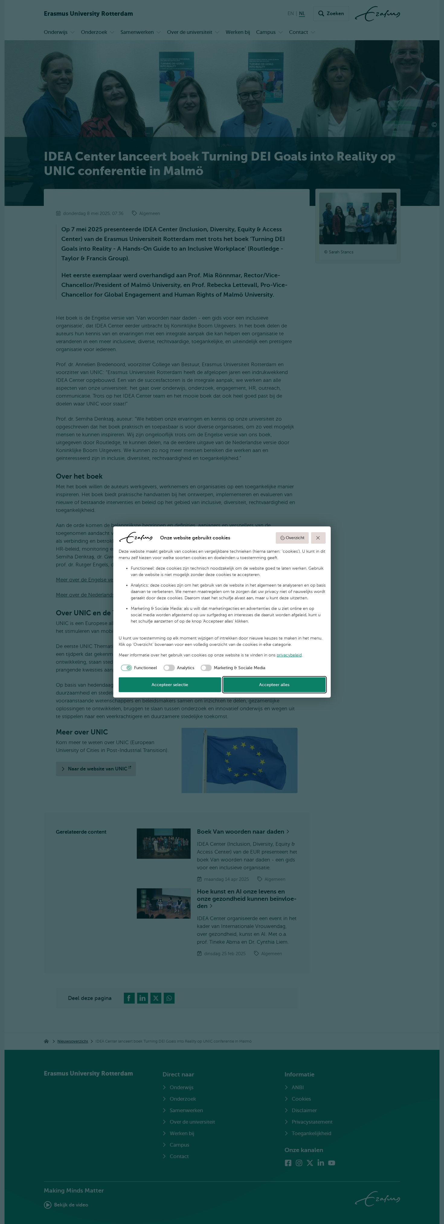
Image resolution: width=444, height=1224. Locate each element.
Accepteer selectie (170, 684)
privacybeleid (289, 655)
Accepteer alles (274, 684)
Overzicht (295, 538)
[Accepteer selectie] (318, 538)
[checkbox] (138, 668)
